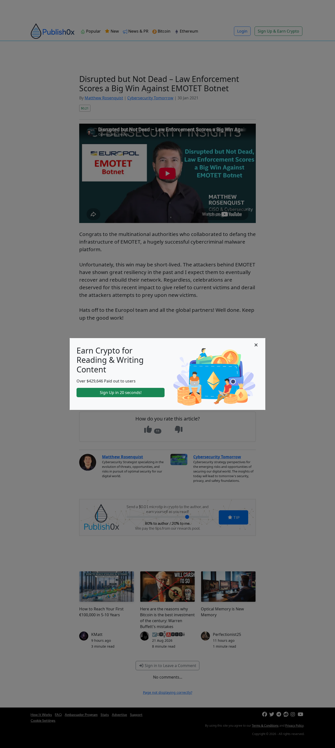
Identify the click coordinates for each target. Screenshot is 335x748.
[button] (256, 345)
